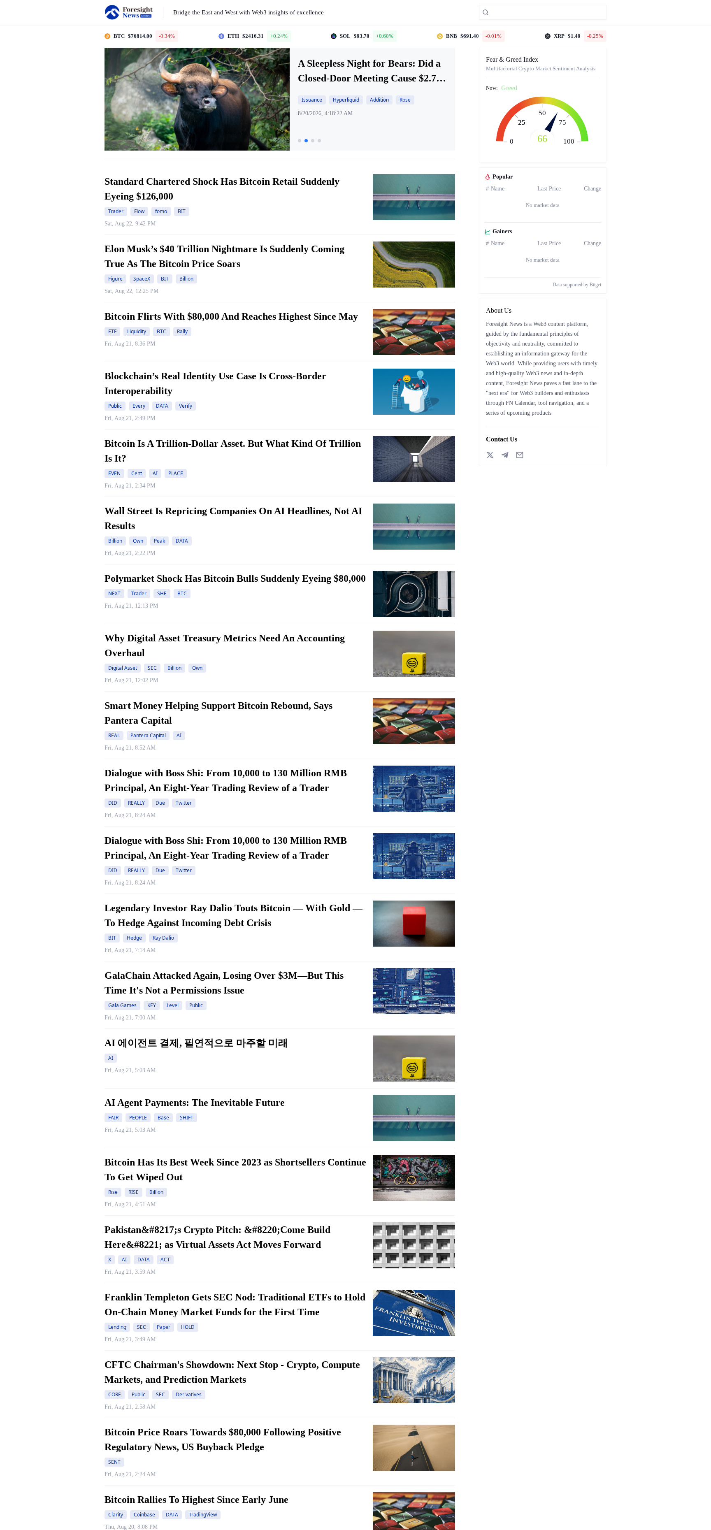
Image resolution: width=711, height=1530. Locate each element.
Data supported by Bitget (577, 285)
